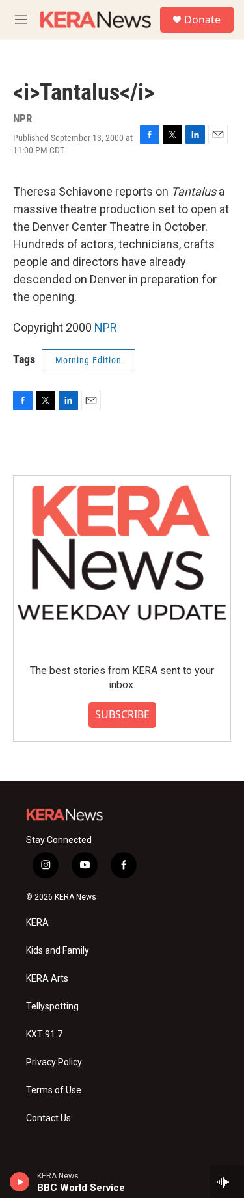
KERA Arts (47, 978)
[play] (20, 1181)
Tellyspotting (52, 1006)
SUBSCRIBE (122, 714)
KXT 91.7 (44, 1034)
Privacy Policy (54, 1062)
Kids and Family (57, 951)
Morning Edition (88, 360)
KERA (37, 923)
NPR (105, 327)
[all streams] (227, 1181)
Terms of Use (53, 1090)
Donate (202, 19)
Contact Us (48, 1118)
